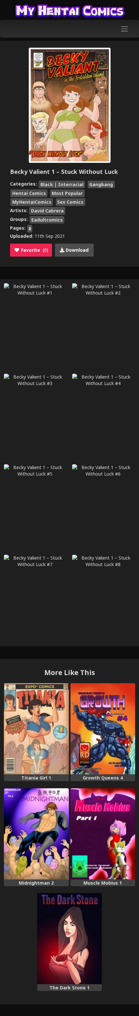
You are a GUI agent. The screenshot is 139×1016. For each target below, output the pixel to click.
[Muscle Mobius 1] (102, 833)
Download (76, 250)
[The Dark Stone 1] (69, 938)
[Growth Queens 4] (102, 728)
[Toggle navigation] (125, 28)
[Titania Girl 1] (36, 728)
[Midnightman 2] (36, 833)
